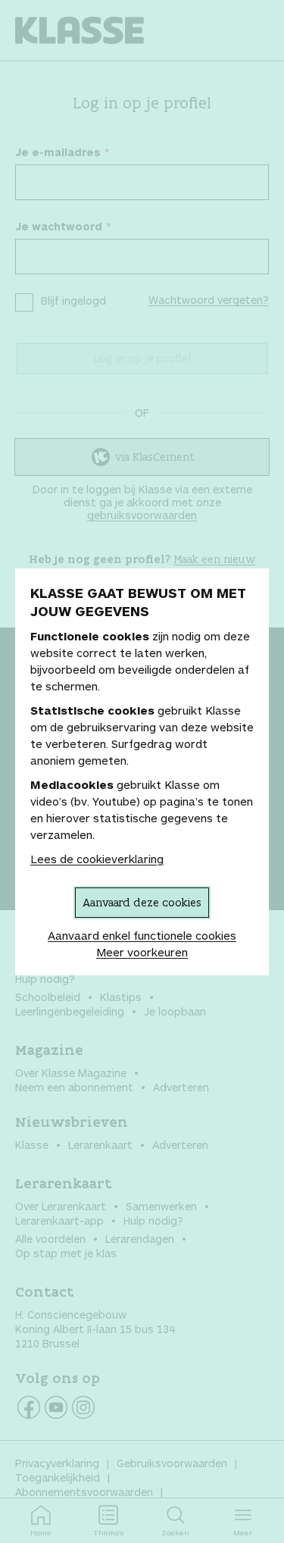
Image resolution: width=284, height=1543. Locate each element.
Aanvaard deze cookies (142, 902)
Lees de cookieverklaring (97, 858)
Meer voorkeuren (142, 952)
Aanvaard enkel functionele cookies (142, 935)
